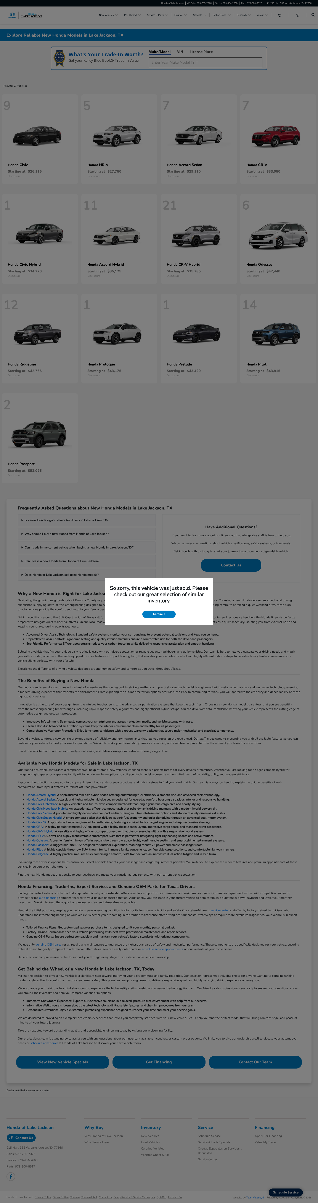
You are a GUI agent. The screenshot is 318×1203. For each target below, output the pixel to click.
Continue (159, 614)
